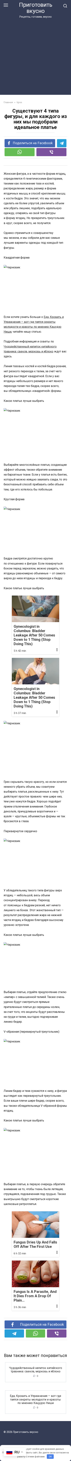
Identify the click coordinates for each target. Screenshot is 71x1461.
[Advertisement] (35, 56)
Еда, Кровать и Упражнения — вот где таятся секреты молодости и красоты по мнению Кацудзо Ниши (35, 1399)
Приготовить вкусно (35, 7)
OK (50, 1456)
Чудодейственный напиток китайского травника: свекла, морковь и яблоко (35, 1369)
